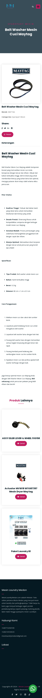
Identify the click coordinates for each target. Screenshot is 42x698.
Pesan (8, 134)
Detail (22, 443)
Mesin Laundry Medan (28, 686)
